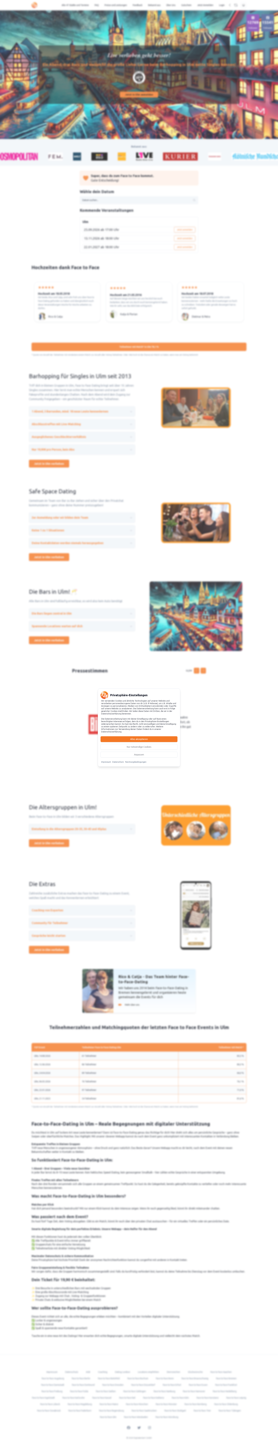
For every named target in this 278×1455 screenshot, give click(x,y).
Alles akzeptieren (139, 739)
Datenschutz (118, 762)
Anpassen (139, 754)
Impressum (106, 762)
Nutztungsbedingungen (135, 762)
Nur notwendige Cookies (139, 747)
